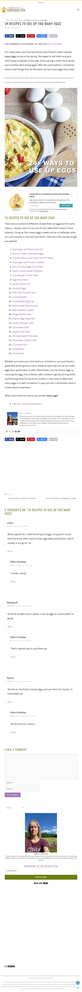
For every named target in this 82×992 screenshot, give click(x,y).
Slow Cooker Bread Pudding (27, 271)
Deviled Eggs (19, 288)
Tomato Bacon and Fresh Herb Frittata (32, 258)
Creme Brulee (19, 297)
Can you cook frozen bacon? (27, 403)
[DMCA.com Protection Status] (9, 967)
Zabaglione (18, 349)
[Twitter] (10, 431)
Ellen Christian (54, 43)
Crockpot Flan (19, 344)
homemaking (14, 20)
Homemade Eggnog (23, 301)
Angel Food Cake (21, 331)
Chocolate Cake (20, 327)
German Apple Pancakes (25, 335)
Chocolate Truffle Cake (24, 340)
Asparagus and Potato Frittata (28, 262)
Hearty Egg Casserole (23, 318)
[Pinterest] (16, 431)
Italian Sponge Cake (23, 323)
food (21, 20)
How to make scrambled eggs (28, 253)
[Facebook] (7, 431)
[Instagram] (13, 431)
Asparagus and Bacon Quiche (27, 249)
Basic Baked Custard (23, 310)
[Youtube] (19, 431)
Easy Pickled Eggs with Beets (27, 266)
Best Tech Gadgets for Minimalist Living (61, 498)
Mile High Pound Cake (24, 292)
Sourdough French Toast (25, 275)
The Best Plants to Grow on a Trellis (22, 498)
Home (7, 20)
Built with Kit (41, 883)
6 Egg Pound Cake (21, 314)
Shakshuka (18, 353)
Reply (9, 551)
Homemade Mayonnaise (25, 305)
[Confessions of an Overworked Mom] (13, 9)
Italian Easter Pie (21, 284)
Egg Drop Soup (20, 279)
